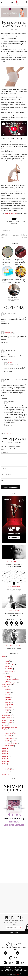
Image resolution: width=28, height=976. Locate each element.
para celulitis (8, 702)
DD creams (8, 699)
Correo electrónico (6, 474)
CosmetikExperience (7, 971)
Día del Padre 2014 (7, 720)
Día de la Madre (6, 714)
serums (7, 710)
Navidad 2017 (5, 756)
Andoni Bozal (8, 732)
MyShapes (7, 230)
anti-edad (7, 689)
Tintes (7, 681)
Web (2, 480)
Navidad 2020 (5, 760)
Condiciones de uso (21, 971)
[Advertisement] (14, 856)
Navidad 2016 (5, 755)
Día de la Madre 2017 (7, 719)
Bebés (7, 663)
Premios (13, 967)
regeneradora (8, 709)
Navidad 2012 (5, 748)
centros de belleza (10, 665)
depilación (7, 666)
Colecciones (8, 735)
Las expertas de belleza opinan (10, 727)
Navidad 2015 (5, 753)
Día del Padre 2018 (7, 722)
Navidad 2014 (5, 751)
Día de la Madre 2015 (7, 717)
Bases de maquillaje (10, 733)
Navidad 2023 (5, 763)
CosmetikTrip (18, 969)
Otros (3, 765)
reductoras (8, 707)
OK (21, 927)
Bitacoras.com (9, 433)
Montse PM (8, 332)
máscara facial (9, 669)
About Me (7, 967)
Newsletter (9, 969)
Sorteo (7, 771)
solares (7, 712)
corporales (8, 697)
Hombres (4, 725)
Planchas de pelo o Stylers (12, 679)
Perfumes (4, 773)
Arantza (10, 363)
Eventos (7, 768)
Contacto (21, 967)
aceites (7, 660)
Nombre (3, 469)
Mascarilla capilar (9, 678)
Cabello (4, 673)
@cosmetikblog (14, 932)
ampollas (7, 661)
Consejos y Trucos (7, 684)
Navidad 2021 (5, 761)
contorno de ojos (9, 696)
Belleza (4, 656)
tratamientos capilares (11, 683)
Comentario (4, 452)
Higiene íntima (9, 769)
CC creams (8, 694)
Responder (5, 324)
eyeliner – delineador (10, 740)
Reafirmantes (8, 706)
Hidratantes (8, 701)
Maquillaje (4, 729)
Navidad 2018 (5, 758)
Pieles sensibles (9, 704)
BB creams (8, 692)
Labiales (7, 742)
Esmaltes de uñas (9, 738)
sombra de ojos (9, 747)
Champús (7, 676)
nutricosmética (9, 671)
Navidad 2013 (5, 750)
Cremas (4, 686)
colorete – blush (9, 737)
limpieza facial (9, 668)
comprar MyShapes (11, 213)
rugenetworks (18, 974)
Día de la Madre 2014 (7, 715)
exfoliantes (5, 724)
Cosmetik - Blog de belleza (20, 973)
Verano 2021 (5, 774)
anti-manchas (8, 691)
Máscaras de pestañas (11, 743)
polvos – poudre (9, 745)
